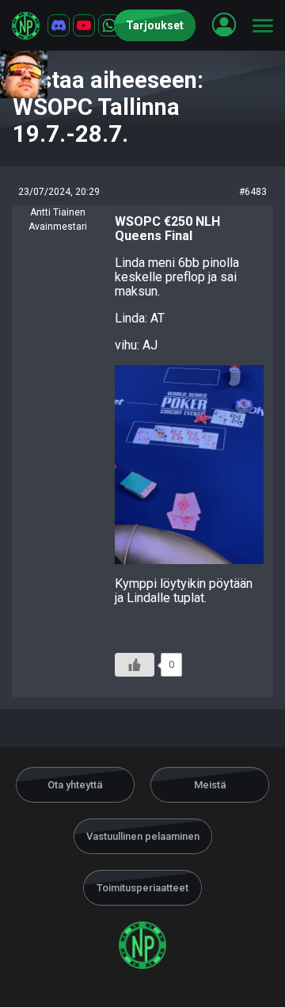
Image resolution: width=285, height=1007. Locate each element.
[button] (224, 24)
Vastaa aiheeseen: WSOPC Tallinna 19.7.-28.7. (108, 107)
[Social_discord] (59, 25)
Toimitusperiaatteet (142, 888)
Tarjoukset (155, 25)
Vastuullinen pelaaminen (143, 836)
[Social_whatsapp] (109, 25)
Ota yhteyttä (75, 785)
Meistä (210, 785)
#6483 (253, 191)
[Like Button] (134, 665)
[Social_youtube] (84, 25)
